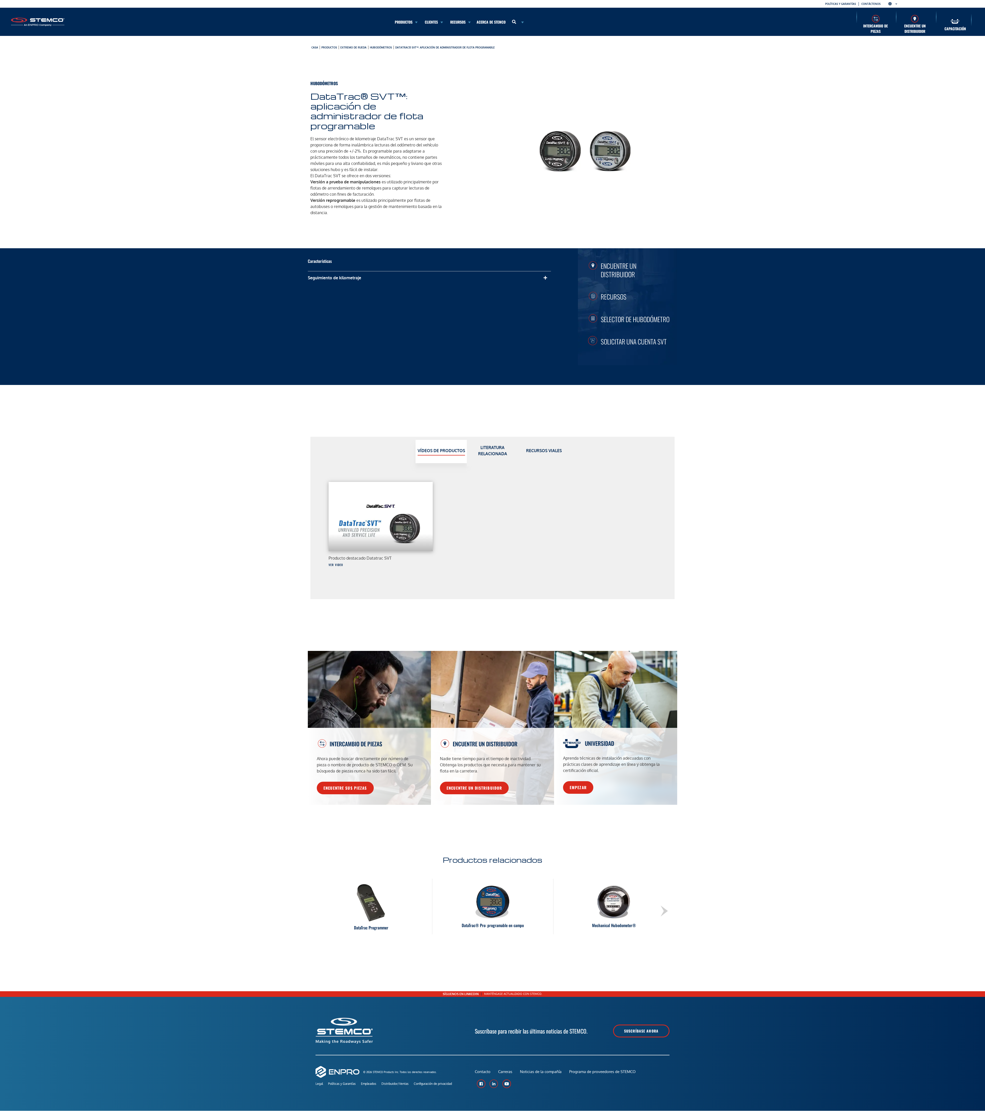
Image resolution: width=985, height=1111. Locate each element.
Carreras (505, 1071)
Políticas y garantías (840, 3)
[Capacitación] (955, 21)
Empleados (368, 1084)
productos (329, 47)
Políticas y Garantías (342, 1084)
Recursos (613, 296)
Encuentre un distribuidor (915, 28)
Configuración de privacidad (433, 1084)
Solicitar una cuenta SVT (634, 341)
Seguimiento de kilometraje (334, 277)
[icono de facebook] (481, 1084)
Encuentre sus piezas (345, 788)
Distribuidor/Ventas (395, 1084)
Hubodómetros (381, 47)
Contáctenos (871, 3)
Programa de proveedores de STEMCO (602, 1071)
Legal (319, 1084)
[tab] (441, 451)
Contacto (482, 1071)
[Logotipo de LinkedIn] (494, 1084)
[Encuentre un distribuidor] (914, 18)
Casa (314, 47)
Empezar (578, 787)
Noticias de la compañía (541, 1071)
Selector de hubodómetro (635, 319)
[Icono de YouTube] (506, 1084)
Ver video (336, 565)
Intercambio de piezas (875, 28)
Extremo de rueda (353, 47)
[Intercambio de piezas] (875, 18)
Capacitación (955, 28)
